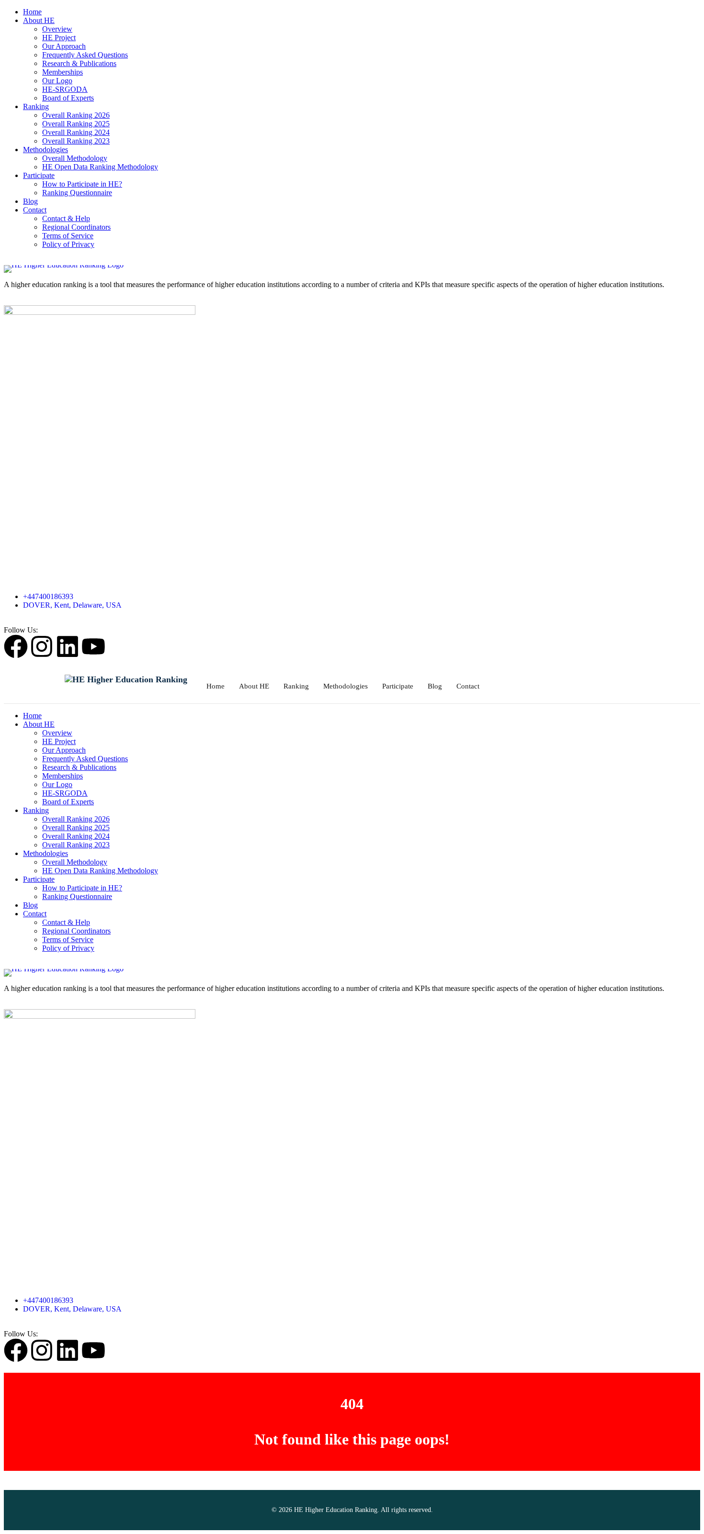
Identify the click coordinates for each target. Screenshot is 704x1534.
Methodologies (45, 149)
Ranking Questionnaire (77, 193)
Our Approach (64, 46)
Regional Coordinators (76, 227)
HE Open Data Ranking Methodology (100, 167)
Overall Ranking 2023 (76, 141)
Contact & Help (66, 218)
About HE (39, 20)
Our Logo (57, 81)
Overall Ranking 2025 (76, 124)
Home (32, 12)
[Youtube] (93, 646)
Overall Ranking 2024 (76, 132)
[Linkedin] (67, 646)
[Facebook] (16, 646)
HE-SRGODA (65, 89)
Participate (39, 175)
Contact (34, 210)
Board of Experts (68, 98)
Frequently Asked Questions (85, 55)
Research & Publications (79, 63)
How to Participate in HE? (82, 184)
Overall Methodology (74, 158)
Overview (57, 29)
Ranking (36, 106)
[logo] (352, 269)
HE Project (59, 37)
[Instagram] (42, 646)
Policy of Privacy (68, 244)
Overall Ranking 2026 (76, 115)
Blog (30, 201)
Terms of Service (67, 236)
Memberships (62, 72)
